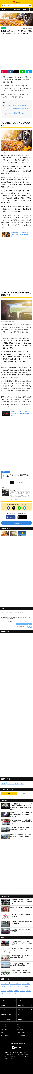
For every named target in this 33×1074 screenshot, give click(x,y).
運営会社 (3, 1024)
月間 (24, 793)
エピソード (10, 783)
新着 (22, 783)
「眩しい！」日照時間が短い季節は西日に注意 (17, 109)
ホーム (3, 9)
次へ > (20, 482)
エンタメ (9, 11)
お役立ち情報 (17, 9)
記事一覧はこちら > (14, 499)
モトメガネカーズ (15, 983)
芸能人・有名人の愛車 (22, 986)
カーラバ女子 (5, 983)
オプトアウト (4, 1029)
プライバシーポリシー (22, 1027)
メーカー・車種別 (6, 1019)
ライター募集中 (5, 1035)
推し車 (28, 990)
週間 (9, 793)
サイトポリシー (5, 1027)
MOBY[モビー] (4, 11)
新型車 (16, 990)
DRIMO (22, 990)
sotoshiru (10, 990)
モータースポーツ (6, 1014)
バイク (3, 990)
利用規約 (30, 627)
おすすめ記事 (26, 983)
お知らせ (3, 1032)
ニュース (9, 9)
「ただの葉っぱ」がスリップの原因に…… (17, 105)
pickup (3, 783)
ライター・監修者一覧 (22, 1032)
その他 (19, 1019)
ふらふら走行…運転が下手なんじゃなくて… (16, 113)
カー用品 (3, 1009)
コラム (16, 783)
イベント (20, 1014)
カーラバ (12, 986)
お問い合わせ (20, 1029)
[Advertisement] (16, 52)
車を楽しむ (25, 9)
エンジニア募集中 (21, 1035)
